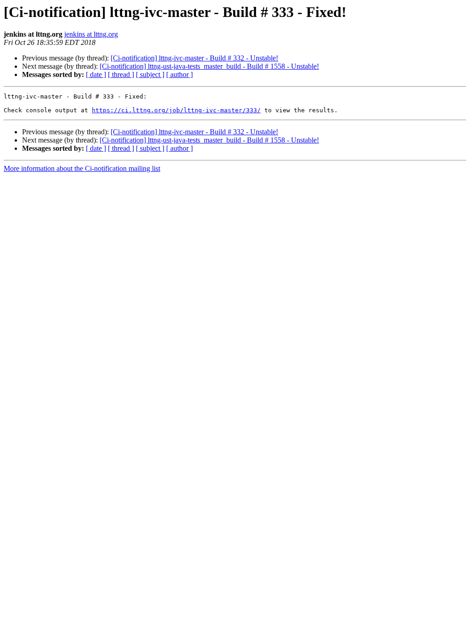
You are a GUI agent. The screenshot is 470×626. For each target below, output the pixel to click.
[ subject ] (150, 74)
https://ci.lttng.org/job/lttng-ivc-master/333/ (176, 110)
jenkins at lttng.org (91, 34)
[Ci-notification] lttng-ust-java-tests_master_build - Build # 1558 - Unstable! (209, 66)
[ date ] (96, 74)
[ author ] (179, 74)
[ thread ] (121, 74)
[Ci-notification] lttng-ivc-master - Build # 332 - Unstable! (194, 58)
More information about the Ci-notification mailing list (82, 168)
